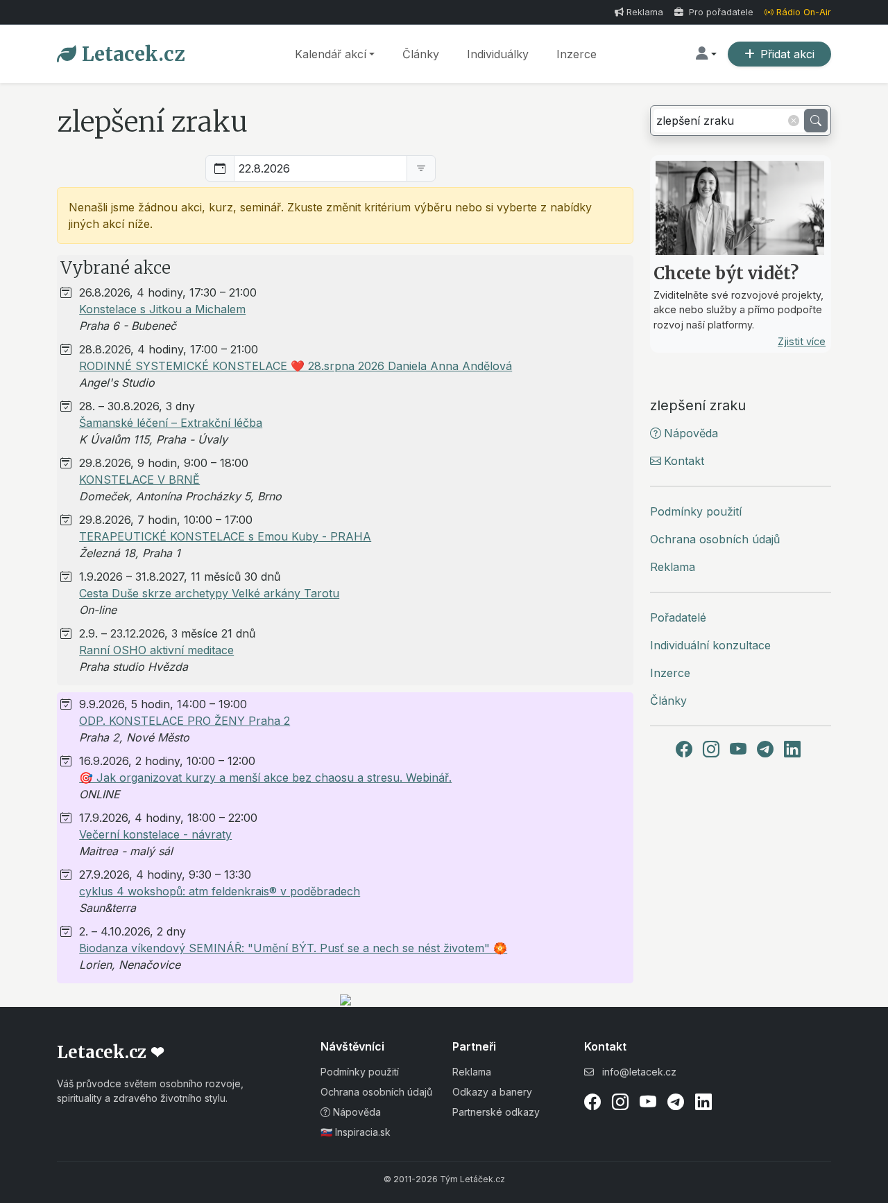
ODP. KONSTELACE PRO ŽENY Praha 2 (184, 721)
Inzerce (576, 54)
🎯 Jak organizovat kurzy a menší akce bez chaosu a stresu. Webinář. (265, 777)
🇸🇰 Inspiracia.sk (356, 1132)
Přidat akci (787, 54)
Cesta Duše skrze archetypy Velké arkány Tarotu (209, 593)
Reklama (644, 12)
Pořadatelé (678, 617)
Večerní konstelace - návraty (155, 834)
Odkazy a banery (492, 1092)
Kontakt (684, 461)
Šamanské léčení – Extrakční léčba (170, 423)
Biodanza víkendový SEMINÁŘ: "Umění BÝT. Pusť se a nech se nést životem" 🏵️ (293, 948)
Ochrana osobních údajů (715, 539)
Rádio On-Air (803, 12)
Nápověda (691, 433)
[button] (706, 54)
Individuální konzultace (710, 645)
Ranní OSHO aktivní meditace (156, 650)
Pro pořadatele (719, 12)
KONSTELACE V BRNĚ (139, 479)
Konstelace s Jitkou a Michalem (162, 309)
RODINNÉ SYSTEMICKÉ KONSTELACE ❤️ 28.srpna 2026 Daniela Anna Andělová (295, 366)
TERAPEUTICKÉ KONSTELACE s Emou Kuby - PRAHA (225, 536)
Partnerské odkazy (496, 1112)
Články (420, 54)
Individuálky (498, 54)
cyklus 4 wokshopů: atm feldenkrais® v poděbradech (219, 891)
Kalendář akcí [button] (330, 54)
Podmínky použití (696, 511)
